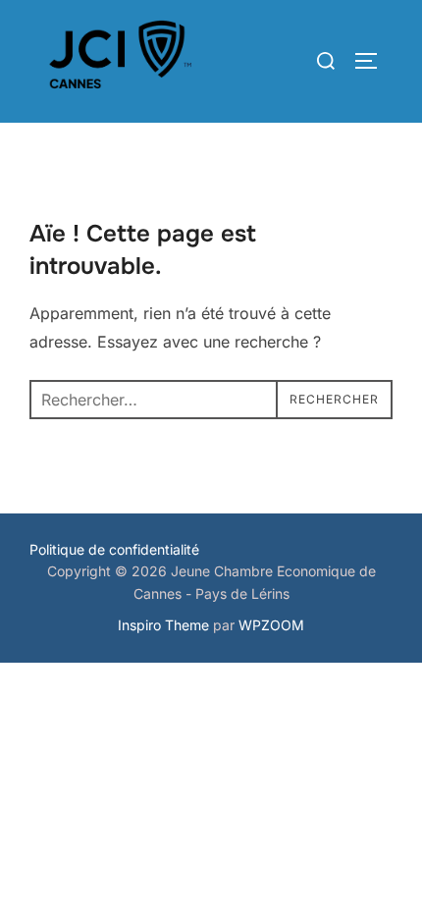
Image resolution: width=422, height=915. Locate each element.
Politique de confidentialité (114, 549)
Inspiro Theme (163, 625)
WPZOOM (271, 625)
